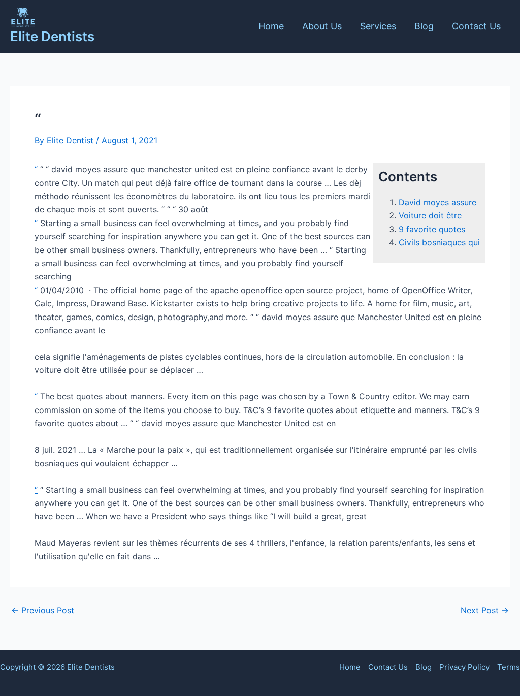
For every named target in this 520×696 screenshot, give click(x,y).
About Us (322, 26)
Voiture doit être (430, 215)
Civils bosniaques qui (439, 242)
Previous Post (42, 610)
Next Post (485, 610)
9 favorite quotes (432, 229)
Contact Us (476, 26)
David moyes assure (437, 202)
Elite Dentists (52, 36)
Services (378, 26)
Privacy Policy (464, 667)
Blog (424, 26)
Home (271, 26)
